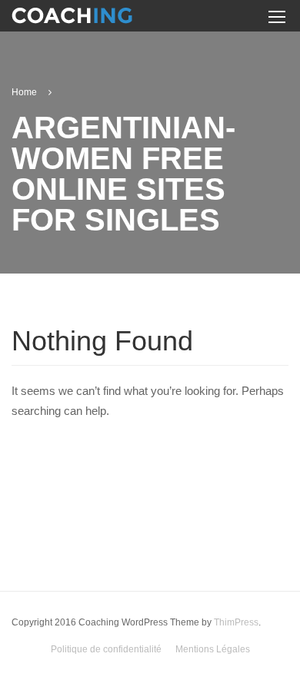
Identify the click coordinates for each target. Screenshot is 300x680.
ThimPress (236, 622)
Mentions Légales (212, 649)
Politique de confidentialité (106, 649)
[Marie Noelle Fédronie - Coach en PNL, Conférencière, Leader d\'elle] (72, 18)
